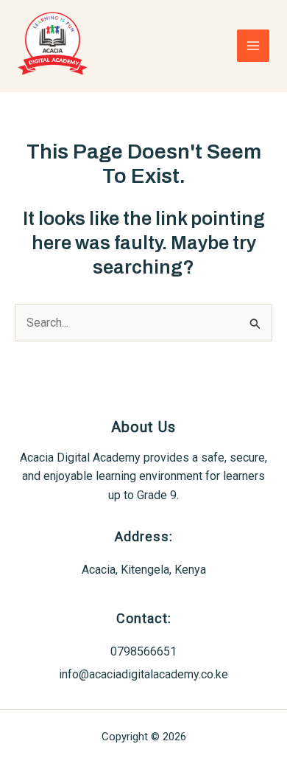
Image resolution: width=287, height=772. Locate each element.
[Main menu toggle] (253, 45)
